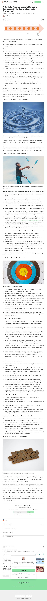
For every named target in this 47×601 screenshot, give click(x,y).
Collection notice (32, 592)
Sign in (43, 2)
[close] (34, 557)
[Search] (30, 2)
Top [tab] (4, 546)
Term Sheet (30, 220)
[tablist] (8, 532)
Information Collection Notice (23, 574)
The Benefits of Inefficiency (10, 550)
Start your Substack (20, 595)
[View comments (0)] (8, 19)
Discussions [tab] (11, 546)
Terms (27, 592)
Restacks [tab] (10, 532)
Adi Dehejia (7, 15)
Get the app (29, 595)
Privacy (24, 592)
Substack (18, 598)
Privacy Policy (32, 574)
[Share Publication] (33, 2)
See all (5, 575)
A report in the (24, 220)
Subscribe (37, 2)
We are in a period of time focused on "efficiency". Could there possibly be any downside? (18, 552)
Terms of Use (29, 573)
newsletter (36, 220)
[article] (23, 553)
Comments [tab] (5, 532)
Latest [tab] (7, 546)
